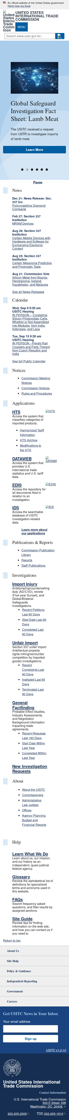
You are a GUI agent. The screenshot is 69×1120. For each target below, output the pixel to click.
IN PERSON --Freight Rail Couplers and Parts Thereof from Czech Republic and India (31, 348)
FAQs (17, 899)
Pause (37, 182)
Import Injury (24, 584)
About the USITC (33, 789)
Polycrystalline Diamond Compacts (28, 207)
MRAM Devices (23, 223)
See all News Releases (28, 292)
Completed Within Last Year (34, 755)
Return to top (12, 940)
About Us (13, 951)
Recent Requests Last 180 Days (34, 735)
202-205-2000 (17, 1113)
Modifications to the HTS (30, 447)
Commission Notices (35, 388)
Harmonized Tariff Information (32, 432)
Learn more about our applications (34, 531)
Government (15, 991)
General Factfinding (23, 705)
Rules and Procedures (36, 393)
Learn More (34, 149)
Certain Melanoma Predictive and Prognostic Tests (32, 265)
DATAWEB (22, 459)
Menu (21, 27)
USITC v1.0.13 (56, 1050)
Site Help (13, 961)
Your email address (16, 1021)
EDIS (17, 485)
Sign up (30, 1038)
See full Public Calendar (28, 361)
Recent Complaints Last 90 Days (33, 669)
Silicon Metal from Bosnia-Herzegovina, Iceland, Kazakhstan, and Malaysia (30, 281)
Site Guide (22, 919)
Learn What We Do (30, 854)
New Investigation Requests (29, 768)
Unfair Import (25, 643)
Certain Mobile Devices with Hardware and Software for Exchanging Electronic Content (31, 243)
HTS (16, 412)
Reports (26, 560)
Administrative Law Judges (31, 802)
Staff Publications (33, 565)
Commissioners (32, 795)
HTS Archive (28, 440)
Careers (12, 1001)
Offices (26, 810)
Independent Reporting (22, 981)
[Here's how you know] (34, 4)
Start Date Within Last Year (33, 745)
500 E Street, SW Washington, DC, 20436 (48, 1105)
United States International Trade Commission (36, 16)
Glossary (21, 877)
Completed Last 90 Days (33, 631)
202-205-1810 (53, 1113)
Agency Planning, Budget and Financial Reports (34, 820)
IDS (15, 508)
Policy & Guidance (19, 971)
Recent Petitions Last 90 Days (33, 611)
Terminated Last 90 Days (33, 691)
